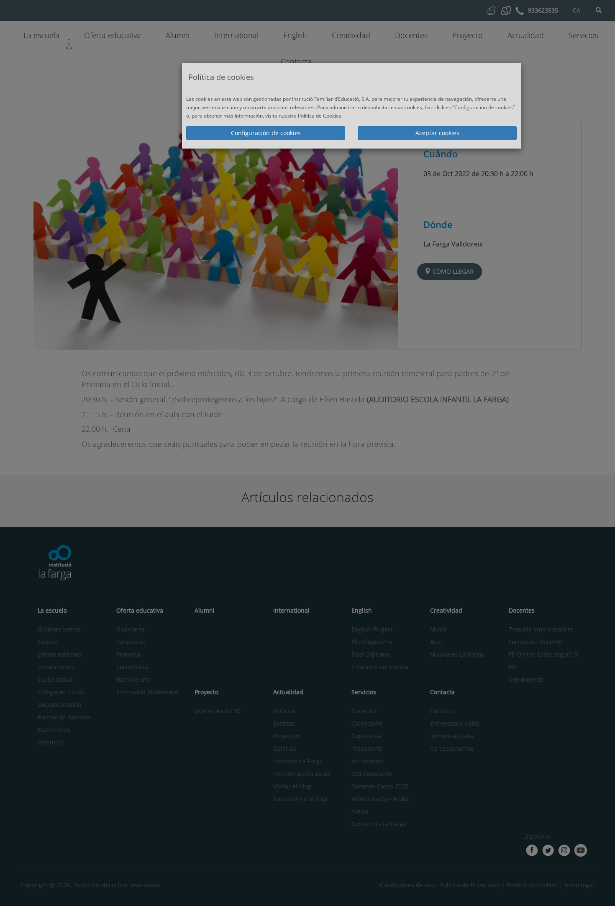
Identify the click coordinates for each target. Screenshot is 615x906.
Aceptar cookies (437, 133)
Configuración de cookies (266, 133)
